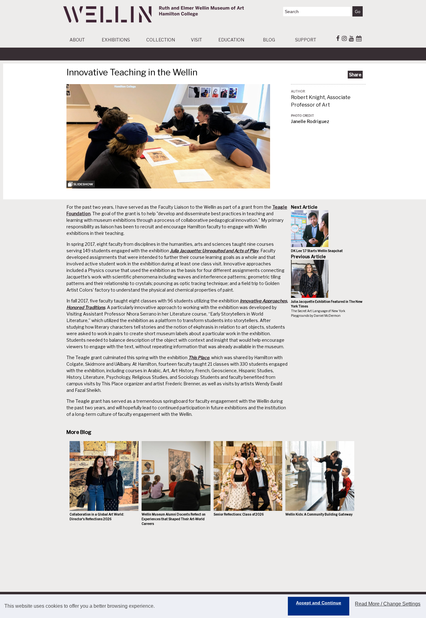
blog (269, 39)
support (305, 39)
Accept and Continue (318, 602)
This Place (198, 357)
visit (196, 39)
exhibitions (116, 39)
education (231, 39)
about (77, 39)
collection (160, 39)
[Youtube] (351, 38)
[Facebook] (338, 38)
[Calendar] (358, 38)
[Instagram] (344, 38)
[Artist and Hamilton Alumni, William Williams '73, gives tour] (168, 186)
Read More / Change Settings (387, 603)
